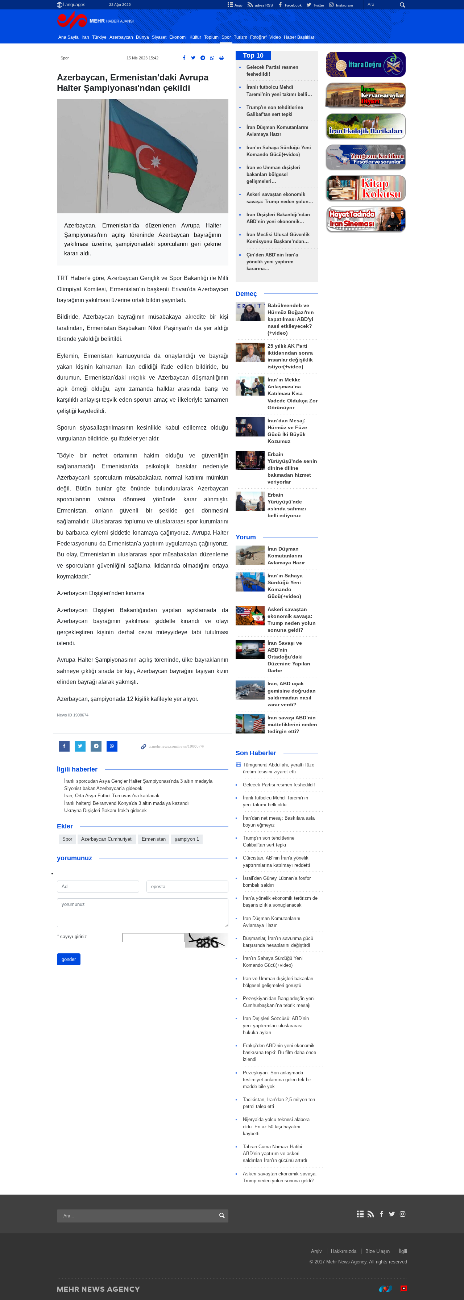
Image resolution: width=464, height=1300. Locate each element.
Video (275, 37)
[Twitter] (392, 1214)
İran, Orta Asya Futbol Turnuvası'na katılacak (112, 795)
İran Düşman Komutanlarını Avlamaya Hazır (286, 555)
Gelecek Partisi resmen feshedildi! (279, 784)
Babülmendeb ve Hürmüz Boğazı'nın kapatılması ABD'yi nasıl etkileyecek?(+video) (291, 319)
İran (85, 37)
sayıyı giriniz (72, 936)
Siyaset (159, 37)
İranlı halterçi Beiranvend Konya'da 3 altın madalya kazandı (126, 803)
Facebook (293, 5)
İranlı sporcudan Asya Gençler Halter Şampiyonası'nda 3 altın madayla (138, 781)
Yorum (246, 537)
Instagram (344, 5)
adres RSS (263, 5)
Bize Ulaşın (377, 1251)
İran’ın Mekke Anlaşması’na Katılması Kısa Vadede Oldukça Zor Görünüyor (293, 393)
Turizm (240, 37)
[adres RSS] (370, 1214)
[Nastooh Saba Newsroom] (382, 1289)
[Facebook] (381, 1214)
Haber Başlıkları (299, 37)
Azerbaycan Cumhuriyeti (107, 839)
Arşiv (238, 5)
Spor (226, 37)
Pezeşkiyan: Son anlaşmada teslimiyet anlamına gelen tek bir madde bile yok (277, 1079)
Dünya (142, 37)
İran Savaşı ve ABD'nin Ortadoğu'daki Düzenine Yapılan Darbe (289, 656)
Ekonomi (178, 37)
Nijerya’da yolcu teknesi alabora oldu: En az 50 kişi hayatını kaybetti (276, 1126)
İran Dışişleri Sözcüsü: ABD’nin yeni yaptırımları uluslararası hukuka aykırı (276, 1025)
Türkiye (99, 37)
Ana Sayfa (68, 37)
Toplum (211, 37)
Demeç (246, 293)
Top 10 (253, 55)
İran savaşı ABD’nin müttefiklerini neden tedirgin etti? (292, 724)
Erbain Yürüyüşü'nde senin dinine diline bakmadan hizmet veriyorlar (292, 468)
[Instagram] (402, 1214)
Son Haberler (256, 753)
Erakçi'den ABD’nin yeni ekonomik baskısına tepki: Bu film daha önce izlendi (279, 1052)
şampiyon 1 (187, 839)
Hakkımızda (343, 1251)
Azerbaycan (121, 37)
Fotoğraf (258, 37)
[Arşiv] (360, 1214)
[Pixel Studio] (400, 1289)
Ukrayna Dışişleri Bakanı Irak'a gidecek (105, 810)
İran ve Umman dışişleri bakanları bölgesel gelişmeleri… (273, 174)
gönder (69, 959)
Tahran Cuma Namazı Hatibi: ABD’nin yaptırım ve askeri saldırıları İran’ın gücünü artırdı (275, 1153)
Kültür (195, 37)
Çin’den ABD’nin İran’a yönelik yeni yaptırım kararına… (272, 261)
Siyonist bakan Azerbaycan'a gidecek (103, 788)
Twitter (318, 5)
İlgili (403, 1251)
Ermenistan (154, 839)
